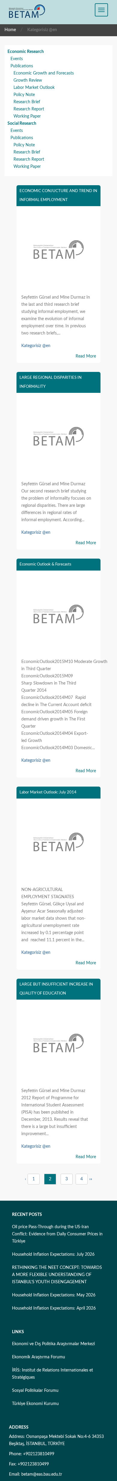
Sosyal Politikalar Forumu (35, 1391)
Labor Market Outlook (34, 88)
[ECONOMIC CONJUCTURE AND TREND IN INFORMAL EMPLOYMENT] (58, 251)
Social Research (22, 123)
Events (16, 59)
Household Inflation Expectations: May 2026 (53, 1295)
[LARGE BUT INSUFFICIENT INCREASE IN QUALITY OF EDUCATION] (58, 1044)
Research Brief (27, 102)
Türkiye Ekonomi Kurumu (35, 1404)
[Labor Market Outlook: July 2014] (58, 843)
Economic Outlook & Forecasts (45, 564)
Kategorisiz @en (35, 346)
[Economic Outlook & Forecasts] (58, 615)
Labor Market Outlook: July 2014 (48, 792)
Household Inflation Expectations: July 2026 (53, 1254)
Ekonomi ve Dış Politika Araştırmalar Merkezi (53, 1344)
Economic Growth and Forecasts (44, 73)
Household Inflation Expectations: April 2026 (54, 1308)
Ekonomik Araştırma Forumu (38, 1357)
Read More (86, 356)
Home (10, 30)
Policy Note (24, 95)
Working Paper (27, 116)
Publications (21, 66)
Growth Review (28, 80)
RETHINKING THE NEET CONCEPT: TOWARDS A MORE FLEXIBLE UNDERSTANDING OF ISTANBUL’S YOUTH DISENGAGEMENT (57, 1275)
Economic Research (26, 52)
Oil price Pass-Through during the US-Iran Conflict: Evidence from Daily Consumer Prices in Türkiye (57, 1234)
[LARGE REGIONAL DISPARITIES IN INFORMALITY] (58, 438)
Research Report (29, 109)
